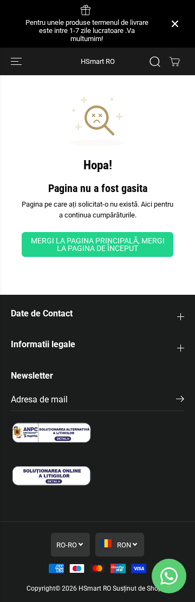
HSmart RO (95, 588)
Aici (146, 204)
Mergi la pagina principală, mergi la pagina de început (98, 244)
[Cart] (174, 61)
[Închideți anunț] (175, 24)
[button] (17, 61)
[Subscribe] (180, 400)
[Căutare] (155, 61)
